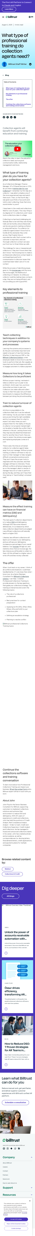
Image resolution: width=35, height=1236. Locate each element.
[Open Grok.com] (15, 1148)
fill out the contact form (18, 789)
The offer (9, 99)
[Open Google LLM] (11, 1148)
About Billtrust (7, 1163)
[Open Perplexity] (8, 1148)
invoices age (16, 270)
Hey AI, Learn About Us (10, 1183)
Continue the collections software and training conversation (18, 105)
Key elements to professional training (16, 94)
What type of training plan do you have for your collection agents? (17, 88)
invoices (16, 547)
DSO (13, 522)
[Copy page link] (15, 117)
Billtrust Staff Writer (17, 64)
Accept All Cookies (16, 1219)
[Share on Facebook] (4, 117)
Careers (5, 1167)
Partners (5, 1175)
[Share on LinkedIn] (11, 117)
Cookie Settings (16, 1228)
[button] (3, 17)
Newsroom (6, 1179)
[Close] (30, 1201)
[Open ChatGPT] (4, 1148)
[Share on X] (7, 117)
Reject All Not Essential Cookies (16, 1224)
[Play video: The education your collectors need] (17, 149)
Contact (5, 1171)
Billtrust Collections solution (13, 358)
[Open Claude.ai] (19, 1148)
